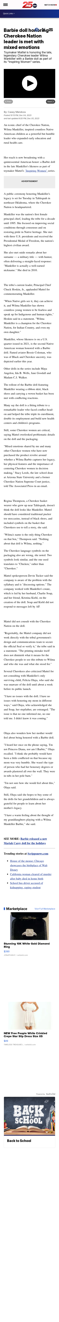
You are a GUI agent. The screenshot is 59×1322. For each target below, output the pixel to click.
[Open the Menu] (5, 5)
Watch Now (49, 5)
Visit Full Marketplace (45, 909)
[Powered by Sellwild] (50, 1094)
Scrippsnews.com (38, 853)
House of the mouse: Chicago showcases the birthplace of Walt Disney (28, 865)
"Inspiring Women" (36, 170)
